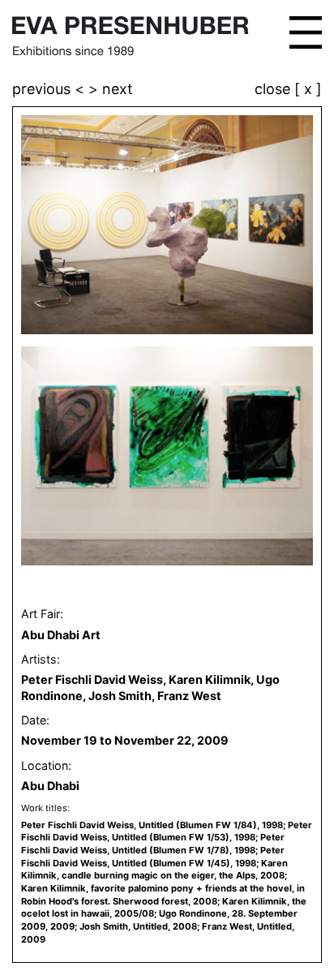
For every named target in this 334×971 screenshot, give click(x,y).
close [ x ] (288, 89)
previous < (50, 88)
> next (110, 88)
